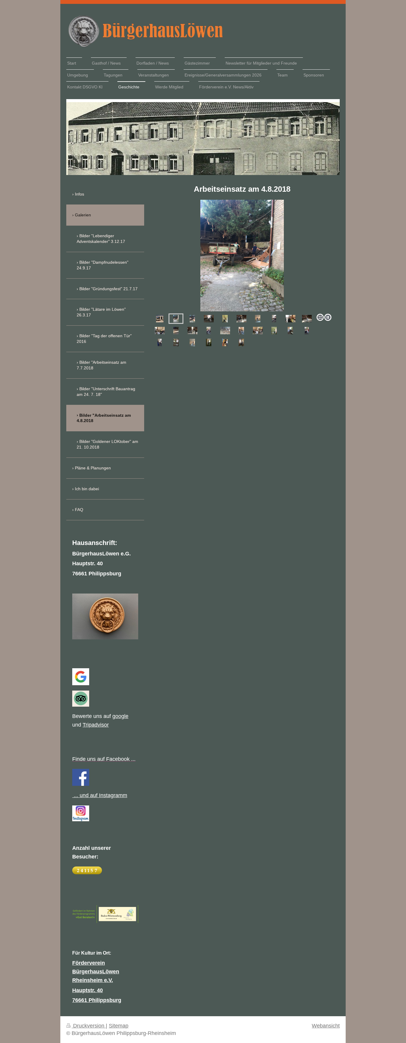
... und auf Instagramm (99, 795)
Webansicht (326, 1026)
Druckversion (89, 1026)
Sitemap (118, 1026)
